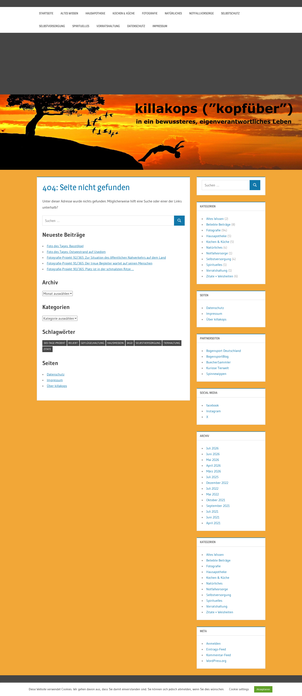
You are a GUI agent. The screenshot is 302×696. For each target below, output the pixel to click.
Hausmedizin (115, 343)
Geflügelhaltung (92, 343)
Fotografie (149, 13)
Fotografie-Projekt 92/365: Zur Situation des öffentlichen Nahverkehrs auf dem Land (106, 257)
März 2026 (213, 471)
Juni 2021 (212, 517)
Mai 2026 (212, 460)
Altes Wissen (69, 13)
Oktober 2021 (215, 500)
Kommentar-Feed (218, 655)
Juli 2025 (212, 477)
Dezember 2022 (217, 483)
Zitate (47, 349)
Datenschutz (136, 26)
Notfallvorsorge (201, 13)
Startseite (46, 13)
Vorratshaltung (108, 26)
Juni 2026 (213, 454)
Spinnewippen (216, 374)
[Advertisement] (151, 63)
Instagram (213, 411)
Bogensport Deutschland (223, 351)
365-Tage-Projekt (54, 343)
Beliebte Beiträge (218, 224)
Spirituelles (80, 26)
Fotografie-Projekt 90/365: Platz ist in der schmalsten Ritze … (90, 269)
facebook (212, 405)
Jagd (130, 343)
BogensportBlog (217, 356)
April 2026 (213, 465)
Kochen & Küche (124, 13)
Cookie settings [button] (239, 689)
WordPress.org (216, 661)
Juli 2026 (212, 448)
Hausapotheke (95, 13)
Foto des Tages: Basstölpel (65, 246)
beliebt (73, 343)
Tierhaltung (172, 343)
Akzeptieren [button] (263, 689)
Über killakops (57, 386)
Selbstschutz (230, 13)
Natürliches (173, 13)
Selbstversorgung (52, 26)
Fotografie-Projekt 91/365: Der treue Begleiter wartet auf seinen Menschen (99, 263)
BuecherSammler (218, 362)
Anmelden (213, 643)
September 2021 (218, 506)
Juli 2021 (212, 511)
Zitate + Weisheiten (219, 276)
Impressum (159, 26)
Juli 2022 (212, 488)
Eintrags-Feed (216, 649)
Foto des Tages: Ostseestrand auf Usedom (76, 252)
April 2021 (213, 523)
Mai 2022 (212, 494)
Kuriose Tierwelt (217, 368)
